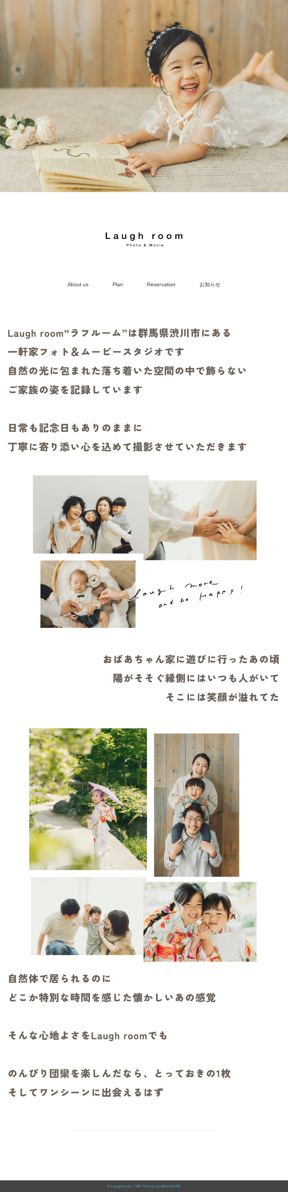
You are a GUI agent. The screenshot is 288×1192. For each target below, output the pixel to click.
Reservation (161, 284)
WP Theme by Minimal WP (158, 1186)
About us (78, 284)
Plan (117, 284)
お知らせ (210, 284)
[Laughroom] (144, 231)
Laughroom (121, 1186)
